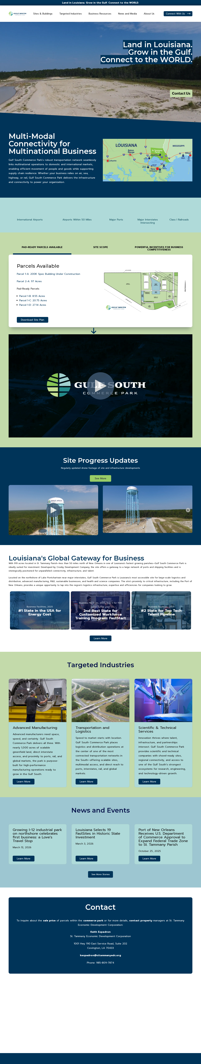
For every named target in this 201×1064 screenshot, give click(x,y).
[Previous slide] (107, 510)
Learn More (100, 638)
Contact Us (181, 93)
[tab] (42, 248)
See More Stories (100, 874)
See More (100, 478)
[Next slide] (188, 510)
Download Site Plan (32, 320)
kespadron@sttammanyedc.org (100, 955)
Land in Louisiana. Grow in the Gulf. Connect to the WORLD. (100, 3)
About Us (149, 13)
